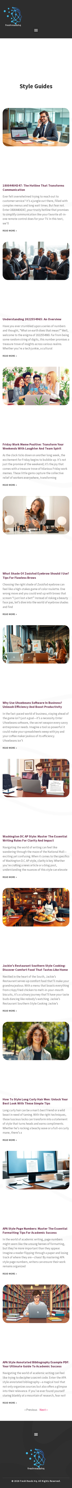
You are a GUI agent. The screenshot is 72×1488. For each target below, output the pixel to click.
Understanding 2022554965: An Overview (32, 319)
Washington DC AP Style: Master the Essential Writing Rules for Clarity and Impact (35, 838)
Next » (43, 1410)
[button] (36, 30)
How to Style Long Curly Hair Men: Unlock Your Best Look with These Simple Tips (35, 1101)
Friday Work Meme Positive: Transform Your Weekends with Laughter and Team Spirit (33, 446)
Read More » (10, 230)
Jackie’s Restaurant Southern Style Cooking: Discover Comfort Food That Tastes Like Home (35, 968)
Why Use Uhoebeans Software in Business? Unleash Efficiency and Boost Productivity (32, 705)
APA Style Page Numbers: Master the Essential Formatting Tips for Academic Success (35, 1230)
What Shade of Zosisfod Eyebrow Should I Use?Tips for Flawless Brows (36, 575)
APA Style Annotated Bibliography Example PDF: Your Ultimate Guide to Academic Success (36, 1364)
